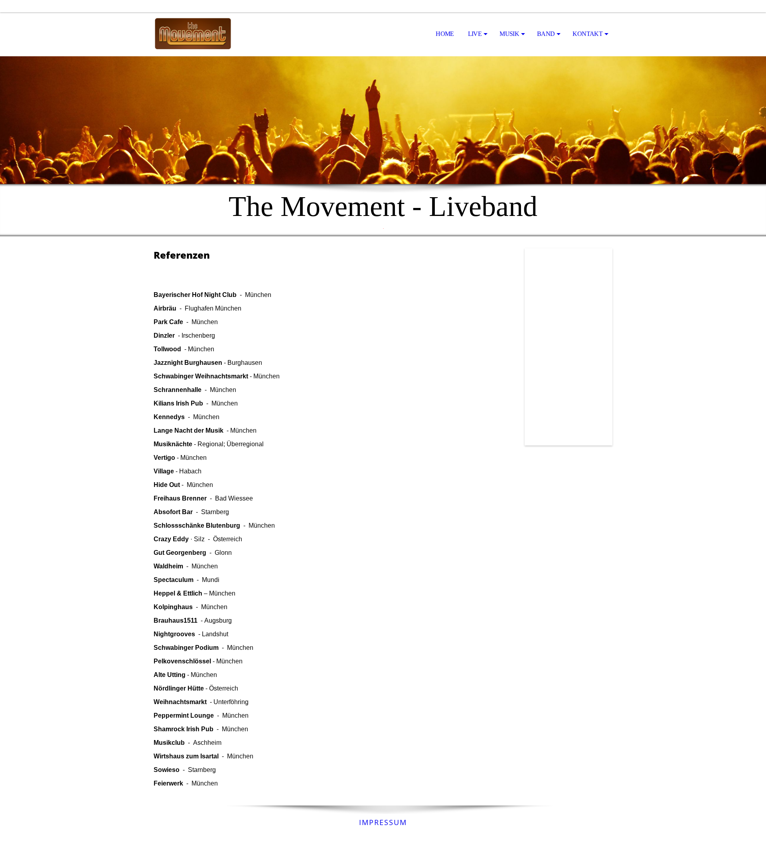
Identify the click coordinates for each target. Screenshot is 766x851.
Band (546, 33)
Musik (509, 33)
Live (475, 33)
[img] (193, 34)
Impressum (383, 822)
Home (445, 33)
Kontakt (587, 33)
